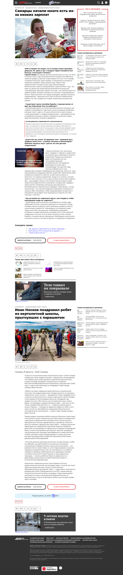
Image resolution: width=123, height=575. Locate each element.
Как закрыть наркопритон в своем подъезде (46, 229)
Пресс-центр (50, 538)
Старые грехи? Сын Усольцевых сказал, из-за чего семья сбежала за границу (96, 330)
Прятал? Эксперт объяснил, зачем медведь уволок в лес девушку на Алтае (96, 311)
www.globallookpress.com (23, 59)
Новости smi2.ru (21, 301)
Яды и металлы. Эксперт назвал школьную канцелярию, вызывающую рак (95, 88)
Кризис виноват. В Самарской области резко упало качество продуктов (32, 276)
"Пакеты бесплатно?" (37, 233)
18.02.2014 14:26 (19, 8)
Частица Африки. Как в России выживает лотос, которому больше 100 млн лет (96, 318)
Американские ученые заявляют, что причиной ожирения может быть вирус (63, 263)
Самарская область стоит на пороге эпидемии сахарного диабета (31, 263)
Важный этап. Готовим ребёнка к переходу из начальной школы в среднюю (92, 29)
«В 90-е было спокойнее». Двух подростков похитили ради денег (96, 81)
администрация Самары (22, 362)
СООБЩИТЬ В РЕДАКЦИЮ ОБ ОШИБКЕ (65, 542)
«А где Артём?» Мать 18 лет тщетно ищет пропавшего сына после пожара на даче (96, 57)
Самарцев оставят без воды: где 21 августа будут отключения (92, 45)
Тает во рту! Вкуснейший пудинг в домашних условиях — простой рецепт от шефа (96, 343)
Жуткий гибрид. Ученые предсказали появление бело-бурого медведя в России (97, 324)
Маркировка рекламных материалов (41, 542)
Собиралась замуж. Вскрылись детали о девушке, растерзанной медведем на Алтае (95, 69)
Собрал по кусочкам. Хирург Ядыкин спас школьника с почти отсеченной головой (97, 76)
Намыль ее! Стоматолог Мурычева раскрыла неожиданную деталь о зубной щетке (96, 63)
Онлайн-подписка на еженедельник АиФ (83, 538)
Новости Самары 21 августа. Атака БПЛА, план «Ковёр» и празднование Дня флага (92, 22)
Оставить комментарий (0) (61, 240)
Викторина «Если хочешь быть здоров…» (45, 231)
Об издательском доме (37, 538)
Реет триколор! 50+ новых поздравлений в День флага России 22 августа (93, 14)
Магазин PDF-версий (62, 538)
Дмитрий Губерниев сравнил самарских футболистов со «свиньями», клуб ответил (92, 37)
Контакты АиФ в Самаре (89, 540)
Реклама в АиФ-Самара (37, 540)
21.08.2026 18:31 (19, 307)
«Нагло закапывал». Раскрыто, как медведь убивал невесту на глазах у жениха (96, 337)
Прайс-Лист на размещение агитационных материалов (63, 540)
